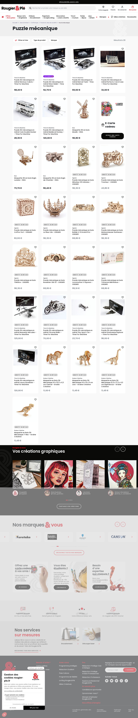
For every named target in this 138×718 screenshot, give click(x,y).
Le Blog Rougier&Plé (67, 681)
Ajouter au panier (27, 89)
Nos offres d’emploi (91, 703)
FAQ (38, 673)
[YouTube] (111, 680)
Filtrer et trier (23, 40)
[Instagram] (121, 680)
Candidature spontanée (91, 690)
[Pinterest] (116, 680)
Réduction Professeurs (91, 677)
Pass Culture (64, 673)
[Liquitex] (58, 537)
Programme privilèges (68, 666)
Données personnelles (101, 710)
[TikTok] (126, 680)
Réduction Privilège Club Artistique (91, 667)
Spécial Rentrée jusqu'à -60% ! (69, 2)
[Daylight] (90, 537)
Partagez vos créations (69, 506)
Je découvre (100, 587)
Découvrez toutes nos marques (69, 552)
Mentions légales (8, 710)
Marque (54, 40)
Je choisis (23, 587)
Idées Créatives (65, 684)
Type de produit (40, 40)
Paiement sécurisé (117, 710)
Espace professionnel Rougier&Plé (90, 682)
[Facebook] (106, 680)
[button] (122, 8)
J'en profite (61, 587)
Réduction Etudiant (66, 670)
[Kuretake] (27, 537)
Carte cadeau (41, 666)
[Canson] (122, 537)
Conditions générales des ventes (81, 710)
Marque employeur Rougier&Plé (89, 698)
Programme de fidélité (68, 677)
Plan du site (131, 710)
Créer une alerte (85, 187)
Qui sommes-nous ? (90, 693)
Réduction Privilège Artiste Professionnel (90, 673)
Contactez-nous (42, 670)
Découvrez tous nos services (26, 651)
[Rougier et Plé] (10, 670)
